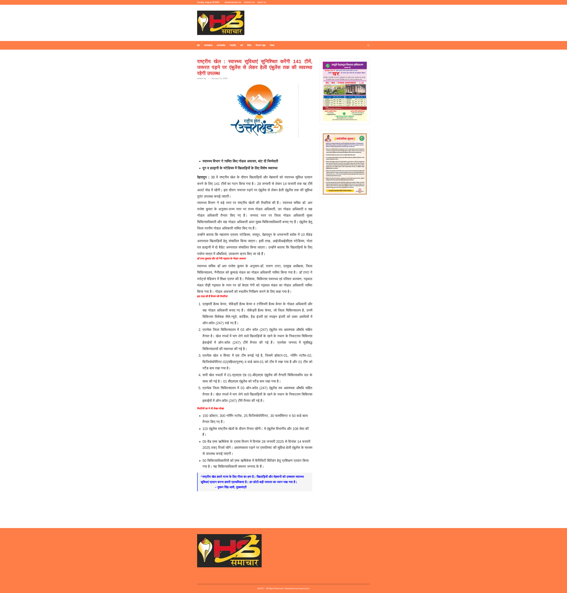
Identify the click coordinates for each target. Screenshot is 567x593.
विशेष (249, 45)
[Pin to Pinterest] (238, 149)
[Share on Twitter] (231, 149)
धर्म (241, 45)
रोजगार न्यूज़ (260, 45)
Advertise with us (233, 2)
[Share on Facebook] (224, 149)
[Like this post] (218, 149)
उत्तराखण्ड (208, 45)
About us (262, 2)
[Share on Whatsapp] (245, 149)
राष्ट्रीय (233, 45)
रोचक (272, 45)
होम (198, 45)
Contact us (249, 2)
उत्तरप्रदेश (221, 45)
